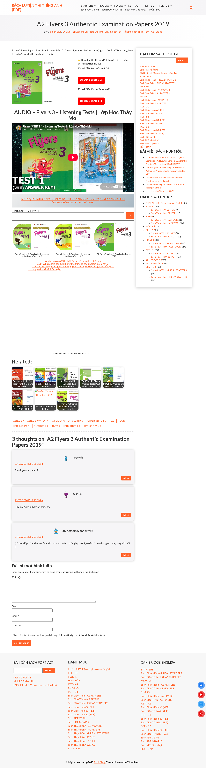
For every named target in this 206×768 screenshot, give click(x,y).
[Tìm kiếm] (130, 215)
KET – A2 (133, 5)
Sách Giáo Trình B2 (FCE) (152, 133)
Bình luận (17, 577)
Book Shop (100, 762)
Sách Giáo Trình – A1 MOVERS (155, 93)
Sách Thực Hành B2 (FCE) (152, 130)
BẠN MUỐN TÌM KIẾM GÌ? (26, 211)
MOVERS (103, 5)
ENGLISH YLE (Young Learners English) (83, 31)
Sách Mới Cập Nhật (135, 9)
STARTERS (87, 5)
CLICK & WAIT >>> (91, 80)
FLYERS (118, 5)
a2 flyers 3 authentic (37, 421)
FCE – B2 (164, 5)
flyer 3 (122, 421)
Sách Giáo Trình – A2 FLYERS (153, 103)
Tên (14, 606)
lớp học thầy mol (93, 426)
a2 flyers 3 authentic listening (67, 421)
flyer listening (41, 426)
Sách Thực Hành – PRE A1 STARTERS (158, 79)
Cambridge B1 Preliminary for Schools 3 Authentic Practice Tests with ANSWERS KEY (165, 170)
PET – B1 (149, 5)
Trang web (17, 625)
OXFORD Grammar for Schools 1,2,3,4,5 (165, 157)
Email (15, 615)
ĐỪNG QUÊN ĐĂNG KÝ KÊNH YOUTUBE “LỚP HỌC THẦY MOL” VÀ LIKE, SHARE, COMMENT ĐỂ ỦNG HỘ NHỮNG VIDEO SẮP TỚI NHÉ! (73, 201)
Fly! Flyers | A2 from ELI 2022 (160, 191)
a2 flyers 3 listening (96, 421)
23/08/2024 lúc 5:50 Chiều (29, 500)
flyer (112, 421)
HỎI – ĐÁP (155, 9)
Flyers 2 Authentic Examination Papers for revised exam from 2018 (73, 255)
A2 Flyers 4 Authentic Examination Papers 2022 (72, 353)
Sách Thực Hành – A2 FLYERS (154, 100)
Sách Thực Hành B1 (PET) (152, 120)
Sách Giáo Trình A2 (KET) (152, 113)
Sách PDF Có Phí (90, 9)
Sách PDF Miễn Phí (112, 9)
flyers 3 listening (71, 426)
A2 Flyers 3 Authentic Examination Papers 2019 (114, 255)
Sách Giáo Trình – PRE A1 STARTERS (157, 83)
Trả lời (126, 478)
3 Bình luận (55, 31)
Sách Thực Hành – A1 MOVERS (155, 89)
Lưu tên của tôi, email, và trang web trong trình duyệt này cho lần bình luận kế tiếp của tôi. (60, 635)
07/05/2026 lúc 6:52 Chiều (29, 536)
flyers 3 (56, 426)
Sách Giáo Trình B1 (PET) (152, 123)
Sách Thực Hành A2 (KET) (152, 110)
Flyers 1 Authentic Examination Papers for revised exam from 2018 (32, 255)
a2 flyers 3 (18, 421)
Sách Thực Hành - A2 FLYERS (147, 31)
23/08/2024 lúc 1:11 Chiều (29, 463)
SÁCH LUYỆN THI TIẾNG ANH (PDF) (37, 7)
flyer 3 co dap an (21, 426)
